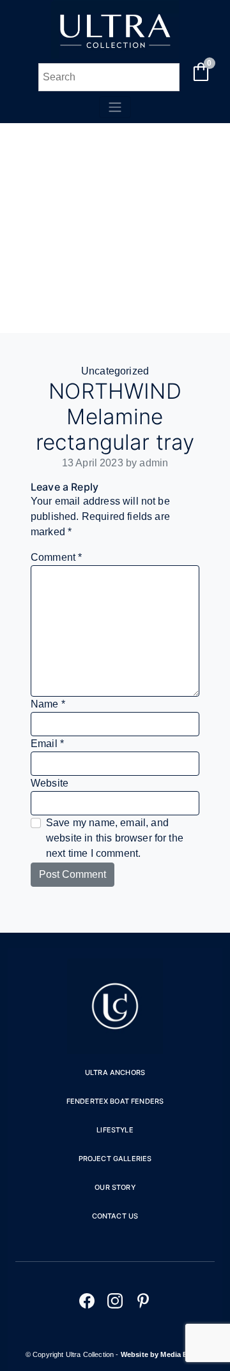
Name (48, 704)
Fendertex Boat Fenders (115, 1101)
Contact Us (115, 1216)
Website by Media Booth (163, 1354)
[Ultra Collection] (115, 55)
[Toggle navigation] (115, 107)
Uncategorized (115, 371)
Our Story (115, 1187)
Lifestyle (114, 1129)
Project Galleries (115, 1158)
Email (47, 743)
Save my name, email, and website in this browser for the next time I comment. (114, 838)
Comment (56, 557)
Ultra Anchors (115, 1072)
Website (49, 783)
